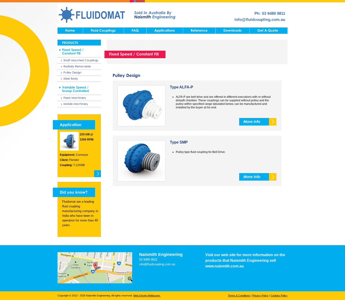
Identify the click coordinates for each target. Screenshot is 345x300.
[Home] (70, 30)
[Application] (74, 124)
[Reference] (199, 30)
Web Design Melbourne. (147, 295)
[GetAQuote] (268, 30)
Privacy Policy (260, 295)
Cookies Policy (279, 295)
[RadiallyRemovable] (79, 66)
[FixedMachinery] (79, 98)
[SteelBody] (79, 79)
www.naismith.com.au (224, 266)
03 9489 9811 (273, 13)
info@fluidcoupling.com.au (259, 19)
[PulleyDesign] (79, 73)
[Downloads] (232, 30)
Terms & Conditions (239, 295)
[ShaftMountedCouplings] (79, 60)
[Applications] (165, 30)
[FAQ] (135, 30)
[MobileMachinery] (79, 104)
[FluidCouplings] (103, 30)
